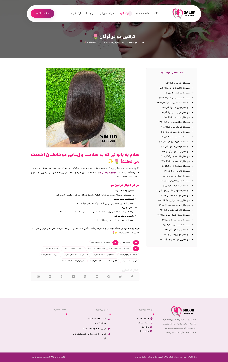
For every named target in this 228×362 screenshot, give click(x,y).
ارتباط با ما (144, 331)
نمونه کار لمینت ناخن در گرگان (177, 166)
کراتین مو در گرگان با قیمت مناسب (74, 261)
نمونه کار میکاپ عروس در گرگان (176, 122)
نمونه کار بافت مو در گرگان (178, 117)
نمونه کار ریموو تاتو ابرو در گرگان (176, 200)
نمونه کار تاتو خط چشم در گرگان (176, 210)
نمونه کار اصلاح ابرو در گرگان (177, 176)
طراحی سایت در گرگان (57, 357)
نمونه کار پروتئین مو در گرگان (177, 132)
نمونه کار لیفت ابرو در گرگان (178, 151)
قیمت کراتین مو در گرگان (128, 254)
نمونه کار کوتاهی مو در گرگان (177, 146)
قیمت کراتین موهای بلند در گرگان (104, 254)
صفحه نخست (143, 318)
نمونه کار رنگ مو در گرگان (179, 83)
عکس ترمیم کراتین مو (51, 248)
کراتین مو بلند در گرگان (129, 261)
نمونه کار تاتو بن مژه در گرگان (177, 161)
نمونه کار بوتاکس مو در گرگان (177, 137)
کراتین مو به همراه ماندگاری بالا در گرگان (103, 261)
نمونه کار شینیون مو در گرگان (177, 98)
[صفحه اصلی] (143, 42)
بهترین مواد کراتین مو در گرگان (73, 248)
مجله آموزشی (143, 323)
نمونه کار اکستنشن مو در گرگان (176, 205)
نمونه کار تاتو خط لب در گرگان (177, 195)
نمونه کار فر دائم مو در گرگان (177, 127)
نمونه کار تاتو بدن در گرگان (178, 171)
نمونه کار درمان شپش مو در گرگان (175, 215)
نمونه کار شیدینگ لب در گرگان (177, 112)
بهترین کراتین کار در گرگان (96, 248)
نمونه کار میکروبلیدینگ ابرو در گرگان (174, 190)
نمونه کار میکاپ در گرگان (179, 93)
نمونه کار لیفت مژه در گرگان (178, 185)
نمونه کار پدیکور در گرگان (179, 229)
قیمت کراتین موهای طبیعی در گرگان (76, 254)
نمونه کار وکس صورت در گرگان (176, 220)
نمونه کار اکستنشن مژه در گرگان (176, 102)
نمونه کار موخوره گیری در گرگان (176, 142)
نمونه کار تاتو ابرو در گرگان (178, 234)
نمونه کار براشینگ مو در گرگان (176, 239)
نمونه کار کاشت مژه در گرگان (177, 156)
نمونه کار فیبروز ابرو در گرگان (177, 225)
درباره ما (145, 327)
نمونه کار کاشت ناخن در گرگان (177, 88)
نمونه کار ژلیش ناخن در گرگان (177, 181)
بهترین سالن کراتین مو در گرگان (119, 248)
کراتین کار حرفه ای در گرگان (50, 254)
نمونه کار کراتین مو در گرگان (100, 242)
